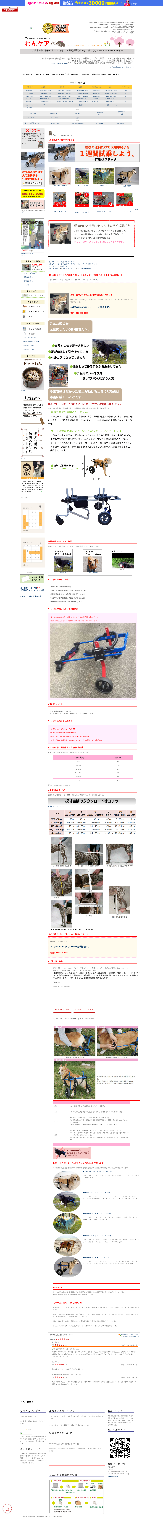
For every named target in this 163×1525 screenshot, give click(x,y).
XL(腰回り (108, 105)
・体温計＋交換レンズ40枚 (30, 341)
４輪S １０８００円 (82, 212)
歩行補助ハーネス (55, 113)
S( (59, 90)
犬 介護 (33, 588)
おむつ (77, 117)
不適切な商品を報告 (87, 1019)
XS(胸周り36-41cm (45, 90)
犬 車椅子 (24, 588)
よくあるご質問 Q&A (92, 572)
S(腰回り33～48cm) (110, 96)
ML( (59, 96)
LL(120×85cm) (96, 102)
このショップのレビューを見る (130, 1336)
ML (126, 98)
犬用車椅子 (33, 113)
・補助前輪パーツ (28, 277)
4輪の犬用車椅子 (35, 596)
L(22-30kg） (29, 101)
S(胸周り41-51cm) (45, 93)
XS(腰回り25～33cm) (111, 93)
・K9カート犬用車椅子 (29, 273)
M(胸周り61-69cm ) (45, 96)
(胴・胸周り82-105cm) (65, 98)
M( (59, 93)
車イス (73, 262)
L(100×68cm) (96, 98)
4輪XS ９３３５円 (59, 212)
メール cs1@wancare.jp (59, 63)
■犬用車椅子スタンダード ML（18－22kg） (97, 1236)
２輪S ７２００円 (82, 185)
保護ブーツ (78, 113)
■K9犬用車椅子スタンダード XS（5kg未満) (97, 1172)
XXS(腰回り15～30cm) (111, 90)
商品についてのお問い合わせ (65, 1019)
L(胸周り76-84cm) (45, 101)
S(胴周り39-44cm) (83, 93)
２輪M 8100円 (103, 185)
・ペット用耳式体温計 (28, 337)
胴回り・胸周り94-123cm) (65, 101)
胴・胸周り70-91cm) (65, 96)
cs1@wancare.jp (24, 212)
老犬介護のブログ (121, 123)
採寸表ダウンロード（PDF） (57, 806)
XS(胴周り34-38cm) (82, 90)
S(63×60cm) (96, 93)
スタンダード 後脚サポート (87, 264)
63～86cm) (114, 105)
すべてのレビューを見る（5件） (130, 1334)
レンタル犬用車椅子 (84, 268)
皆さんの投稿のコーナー (33, 123)
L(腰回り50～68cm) (111, 101)
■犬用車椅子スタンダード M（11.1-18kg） (97, 1213)
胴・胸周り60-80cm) (65, 93)
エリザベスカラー (33, 117)
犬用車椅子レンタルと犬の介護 (32, 590)
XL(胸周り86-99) (45, 105)
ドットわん (24, 390)
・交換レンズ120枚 (28, 349)
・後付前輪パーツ (28, 281)
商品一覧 (64, 266)
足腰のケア (65, 262)
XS (126, 90)
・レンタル (25, 285)
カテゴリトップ (53, 262)
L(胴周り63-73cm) (83, 101)
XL (57, 101)
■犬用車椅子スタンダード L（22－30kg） (97, 1257)
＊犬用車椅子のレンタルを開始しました (121, 67)
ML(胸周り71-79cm (45, 98)
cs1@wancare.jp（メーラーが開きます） (90, 307)
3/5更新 (23, 458)
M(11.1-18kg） (30, 96)
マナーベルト (54, 117)
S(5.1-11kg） (29, 93)
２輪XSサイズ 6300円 (60, 185)
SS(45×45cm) (96, 90)
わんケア (23, 596)
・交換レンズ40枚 (27, 345)
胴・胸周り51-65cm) (65, 90)
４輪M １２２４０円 (104, 212)
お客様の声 (63, 572)
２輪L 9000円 (126, 186)
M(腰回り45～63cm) (110, 98)
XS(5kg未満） (30, 90)
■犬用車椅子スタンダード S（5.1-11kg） (96, 1192)
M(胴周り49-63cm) (83, 96)
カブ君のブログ (55, 123)
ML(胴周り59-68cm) (82, 98)
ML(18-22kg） (30, 98)
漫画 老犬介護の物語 (78, 123)
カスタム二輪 (29, 105)
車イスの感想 (99, 123)
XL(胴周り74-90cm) (82, 105)
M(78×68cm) (96, 96)
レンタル (29, 107)
